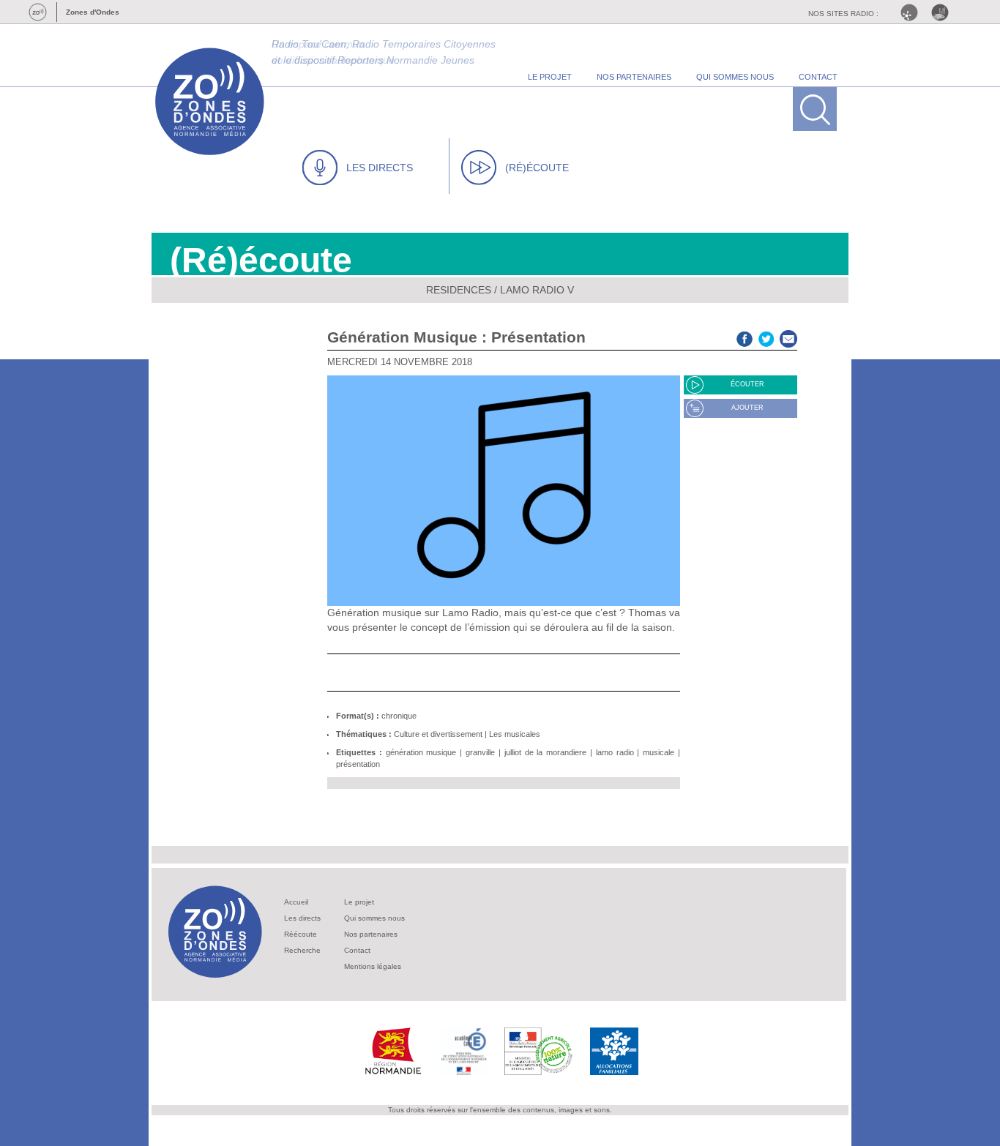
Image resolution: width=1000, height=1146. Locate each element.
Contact (357, 950)
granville (480, 752)
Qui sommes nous (374, 918)
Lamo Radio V (537, 290)
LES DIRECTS (379, 167)
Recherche (302, 950)
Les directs (302, 918)
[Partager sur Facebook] (744, 337)
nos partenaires (634, 76)
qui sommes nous (735, 76)
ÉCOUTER (747, 384)
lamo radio (615, 752)
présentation (358, 764)
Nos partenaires (371, 934)
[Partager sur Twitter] (766, 337)
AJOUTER (747, 407)
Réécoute (300, 934)
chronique (399, 715)
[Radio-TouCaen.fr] (943, 12)
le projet (550, 76)
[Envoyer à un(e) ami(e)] (788, 337)
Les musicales (514, 734)
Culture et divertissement (438, 734)
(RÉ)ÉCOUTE (537, 167)
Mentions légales (372, 966)
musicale (658, 752)
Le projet (359, 902)
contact (818, 76)
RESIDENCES (458, 290)
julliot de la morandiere (545, 752)
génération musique (421, 752)
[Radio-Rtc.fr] (913, 12)
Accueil (296, 902)
